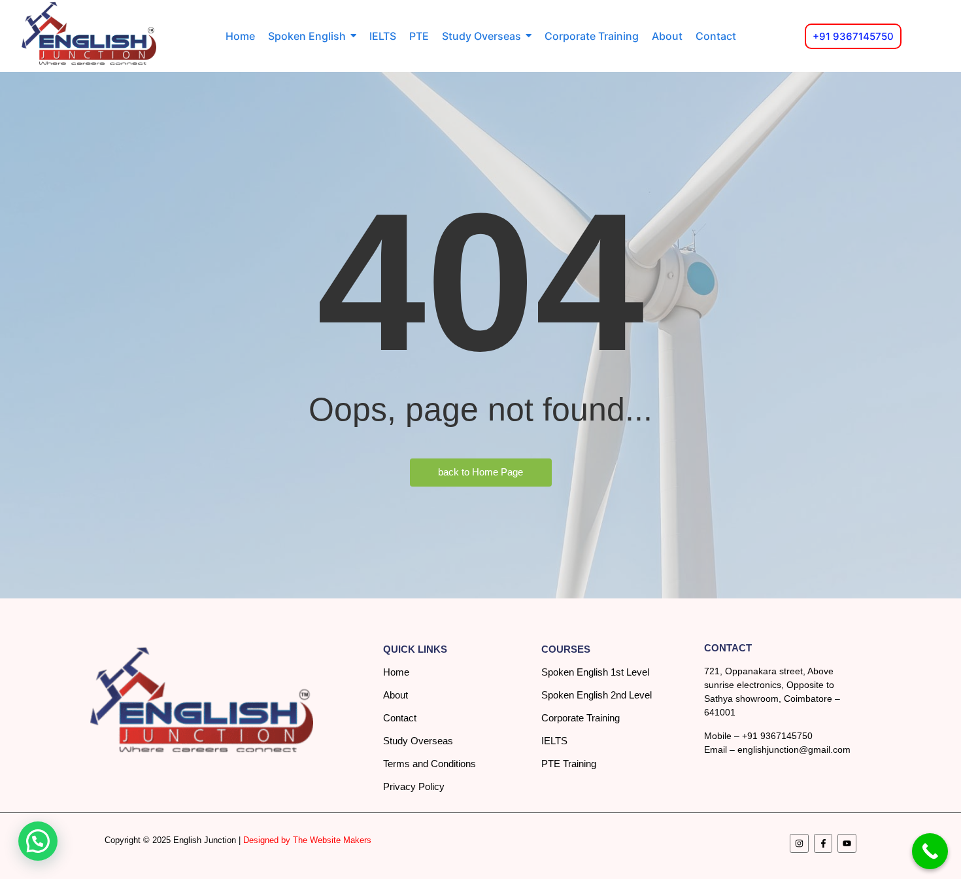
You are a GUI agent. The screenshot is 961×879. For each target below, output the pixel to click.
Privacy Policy (414, 786)
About (395, 694)
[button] (38, 841)
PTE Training (568, 763)
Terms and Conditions (429, 763)
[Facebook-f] (823, 843)
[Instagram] (799, 843)
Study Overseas (418, 740)
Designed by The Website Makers (307, 840)
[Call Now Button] (930, 851)
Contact (399, 717)
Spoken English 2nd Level (596, 694)
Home (396, 672)
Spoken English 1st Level (595, 672)
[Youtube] (846, 843)
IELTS (554, 740)
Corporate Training (580, 717)
